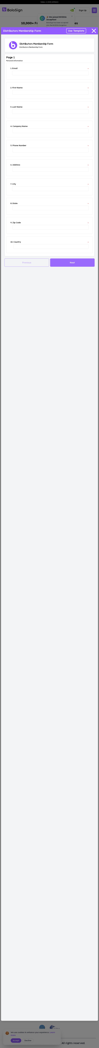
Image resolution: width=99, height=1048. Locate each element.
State (15, 203)
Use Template (76, 30)
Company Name (20, 126)
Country (17, 242)
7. (11, 184)
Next (72, 262)
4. (11, 126)
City (14, 184)
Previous (26, 262)
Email (15, 68)
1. (11, 68)
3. (11, 107)
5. (11, 145)
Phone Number (19, 145)
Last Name (17, 107)
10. (11, 242)
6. (11, 165)
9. (11, 222)
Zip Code (17, 222)
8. (11, 203)
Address (16, 165)
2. (11, 88)
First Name (17, 88)
